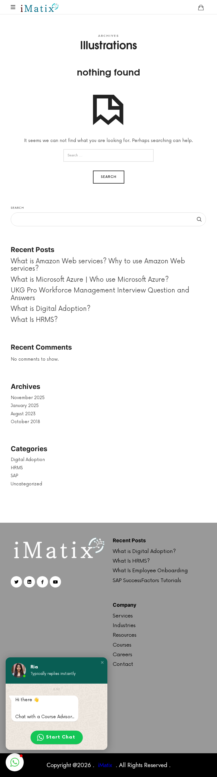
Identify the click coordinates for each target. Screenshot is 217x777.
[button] (102, 662)
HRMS (17, 467)
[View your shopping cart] (201, 7)
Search (17, 208)
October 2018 (25, 422)
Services (123, 616)
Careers (122, 654)
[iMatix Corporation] (39, 7)
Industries (124, 625)
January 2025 (25, 405)
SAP (14, 476)
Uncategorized (26, 484)
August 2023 (23, 413)
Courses (122, 645)
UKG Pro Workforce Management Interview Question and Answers (100, 294)
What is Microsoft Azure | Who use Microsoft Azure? (90, 279)
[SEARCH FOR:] (108, 155)
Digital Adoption (28, 459)
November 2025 (28, 397)
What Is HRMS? (34, 320)
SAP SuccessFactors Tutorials (147, 580)
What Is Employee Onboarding (150, 570)
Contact (123, 664)
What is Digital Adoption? (50, 309)
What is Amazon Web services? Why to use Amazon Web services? (98, 265)
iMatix (105, 765)
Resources (124, 635)
